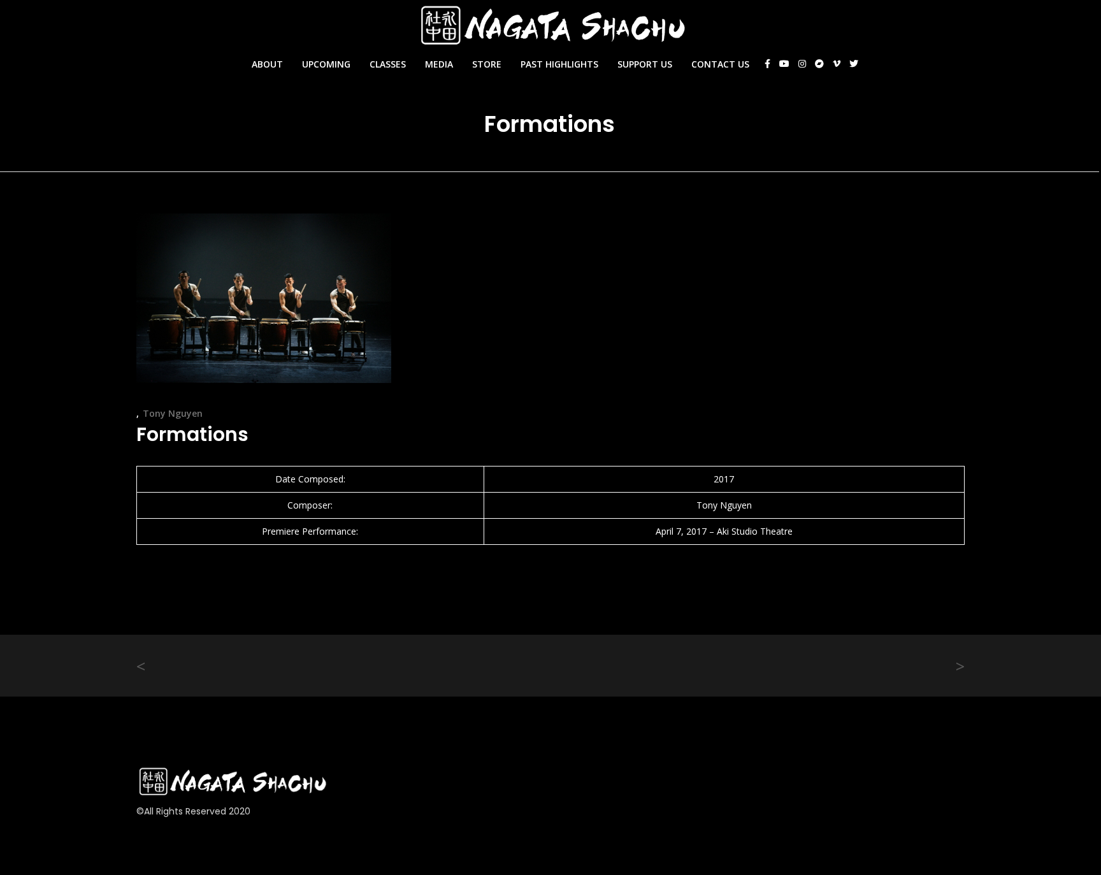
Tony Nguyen (173, 413)
